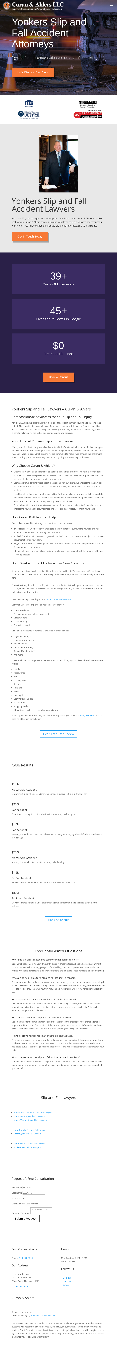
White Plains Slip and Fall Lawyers (29, 1116)
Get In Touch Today (29, 236)
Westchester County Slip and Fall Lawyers (33, 1112)
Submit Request (25, 1218)
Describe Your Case (21, 1213)
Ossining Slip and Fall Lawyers (27, 1133)
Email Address (18, 1203)
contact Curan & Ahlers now (58, 599)
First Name (17, 1187)
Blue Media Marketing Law (43, 1315)
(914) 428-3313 (87, 715)
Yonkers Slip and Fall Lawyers (27, 1147)
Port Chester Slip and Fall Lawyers (29, 1143)
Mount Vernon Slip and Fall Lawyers (30, 1120)
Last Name (17, 1192)
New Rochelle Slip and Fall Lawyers (30, 1130)
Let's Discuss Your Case (32, 72)
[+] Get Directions (20, 1286)
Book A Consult (58, 377)
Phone (15, 1198)
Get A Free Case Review (58, 734)
